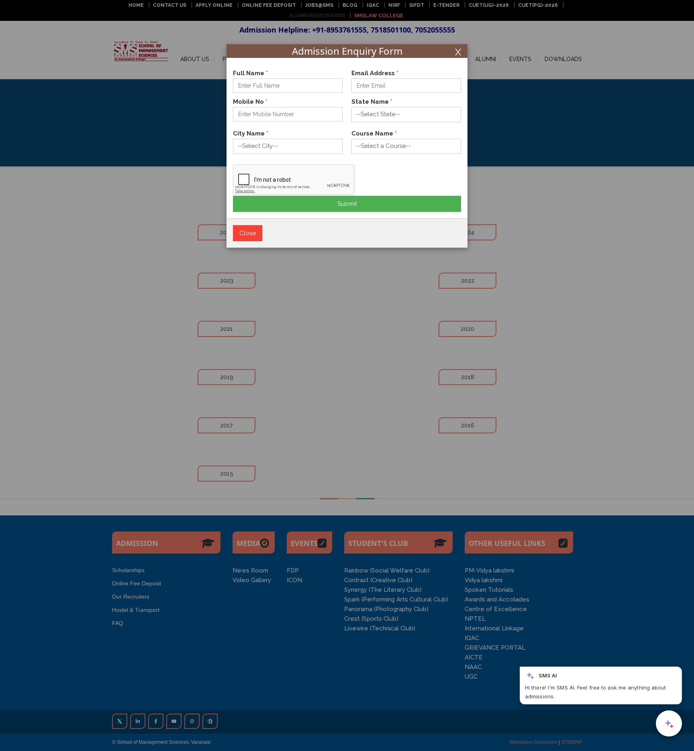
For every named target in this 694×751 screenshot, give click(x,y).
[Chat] (669, 723)
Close (247, 233)
